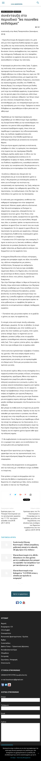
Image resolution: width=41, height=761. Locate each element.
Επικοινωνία (5, 663)
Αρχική (3, 623)
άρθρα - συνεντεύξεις (7, 11)
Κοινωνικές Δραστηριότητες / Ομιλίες (14, 636)
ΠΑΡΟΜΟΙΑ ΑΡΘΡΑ (8, 537)
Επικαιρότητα (6, 633)
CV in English (5, 630)
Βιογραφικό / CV (7, 627)
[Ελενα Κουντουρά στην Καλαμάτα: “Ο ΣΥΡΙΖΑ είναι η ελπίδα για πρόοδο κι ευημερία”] (6, 573)
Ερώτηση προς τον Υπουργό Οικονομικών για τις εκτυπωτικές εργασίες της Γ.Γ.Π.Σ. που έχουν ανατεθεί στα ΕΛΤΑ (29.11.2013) (10, 517)
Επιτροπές (5, 656)
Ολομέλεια (5, 653)
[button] (38, 3)
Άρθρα (3, 640)
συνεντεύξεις (17, 11)
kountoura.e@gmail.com (14, 679)
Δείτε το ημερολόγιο (20, 594)
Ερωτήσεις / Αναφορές (9, 660)
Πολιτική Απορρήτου (24, 757)
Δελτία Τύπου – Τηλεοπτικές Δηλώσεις (15, 646)
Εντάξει (13, 757)
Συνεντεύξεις (5, 643)
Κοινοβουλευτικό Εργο (9, 650)
